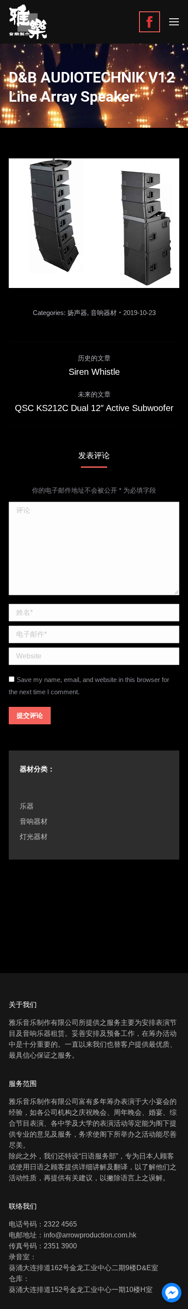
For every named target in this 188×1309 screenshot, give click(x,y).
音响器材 (104, 312)
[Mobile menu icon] (174, 22)
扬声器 (77, 312)
